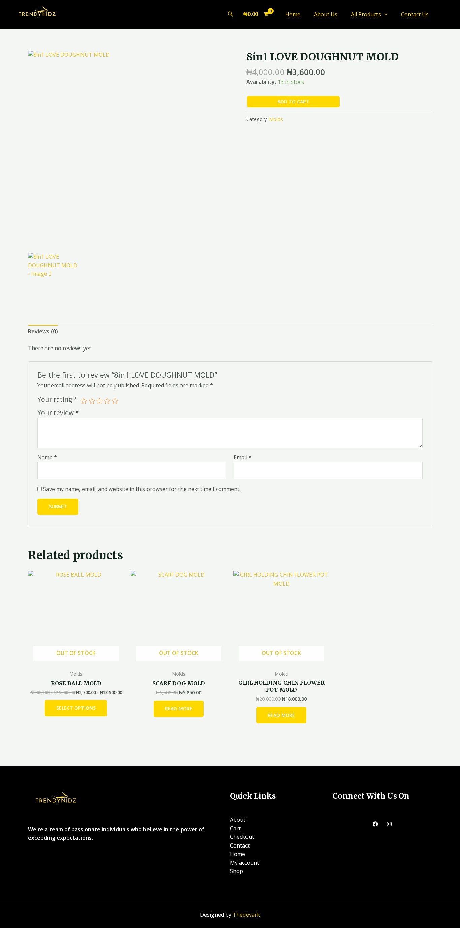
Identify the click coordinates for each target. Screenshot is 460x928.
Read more (178, 708)
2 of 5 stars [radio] (92, 401)
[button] (231, 14)
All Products (366, 14)
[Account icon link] (445, 14)
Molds (276, 119)
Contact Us (415, 14)
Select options (76, 708)
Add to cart (293, 101)
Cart (235, 828)
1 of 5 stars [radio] (83, 401)
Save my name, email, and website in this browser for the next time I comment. (141, 489)
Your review (58, 412)
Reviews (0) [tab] (43, 331)
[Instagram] (389, 824)
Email (243, 457)
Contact (240, 845)
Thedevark (246, 914)
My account (244, 862)
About (237, 819)
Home (292, 14)
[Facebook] (375, 824)
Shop (236, 871)
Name (47, 457)
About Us (325, 14)
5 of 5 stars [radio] (115, 401)
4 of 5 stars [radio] (107, 401)
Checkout (242, 836)
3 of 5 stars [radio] (99, 401)
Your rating (57, 399)
